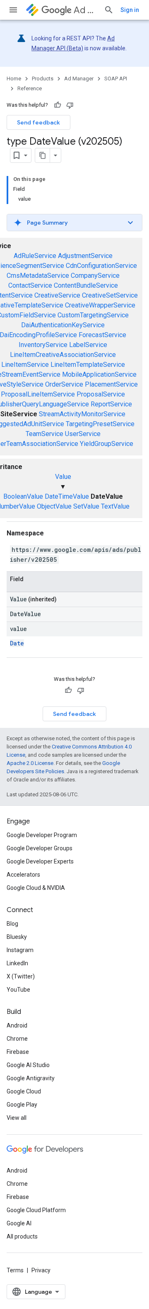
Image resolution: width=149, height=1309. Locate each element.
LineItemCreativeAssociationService (63, 355)
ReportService (111, 404)
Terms (15, 1270)
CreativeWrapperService (100, 305)
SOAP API (115, 78)
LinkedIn (17, 963)
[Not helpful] (70, 105)
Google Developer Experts (40, 861)
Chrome (17, 1038)
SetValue (86, 506)
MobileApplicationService (99, 374)
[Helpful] (57, 105)
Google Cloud (24, 1091)
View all (16, 1117)
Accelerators (23, 874)
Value (63, 477)
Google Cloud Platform (36, 1210)
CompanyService (95, 275)
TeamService (44, 434)
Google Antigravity (31, 1078)
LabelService (88, 345)
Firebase (18, 1052)
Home (14, 78)
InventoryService (43, 345)
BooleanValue (23, 496)
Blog (12, 923)
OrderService (64, 384)
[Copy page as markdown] (42, 155)
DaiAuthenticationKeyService (63, 325)
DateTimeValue (67, 496)
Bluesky (17, 937)
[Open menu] (13, 10)
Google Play (22, 1104)
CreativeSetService (110, 295)
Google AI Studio (28, 1065)
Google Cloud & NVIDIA (36, 887)
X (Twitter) (21, 976)
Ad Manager (85, 10)
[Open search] (109, 10)
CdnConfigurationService (101, 266)
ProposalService (101, 394)
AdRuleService (35, 256)
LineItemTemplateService (87, 364)
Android (17, 1025)
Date (17, 643)
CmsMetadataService (38, 275)
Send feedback (38, 122)
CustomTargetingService (93, 315)
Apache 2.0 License (30, 763)
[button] (74, 222)
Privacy (40, 1270)
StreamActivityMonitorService (82, 414)
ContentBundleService (86, 285)
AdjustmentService (85, 256)
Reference (29, 88)
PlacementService (111, 384)
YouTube (18, 989)
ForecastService (102, 335)
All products (22, 1236)
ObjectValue (54, 506)
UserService (83, 434)
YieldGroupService (106, 444)
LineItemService (25, 364)
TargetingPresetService (100, 424)
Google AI (19, 1223)
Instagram (20, 950)
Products (42, 78)
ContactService (30, 285)
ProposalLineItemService (38, 394)
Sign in (129, 10)
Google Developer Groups (39, 848)
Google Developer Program (42, 835)
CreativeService (57, 295)
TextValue (115, 506)
